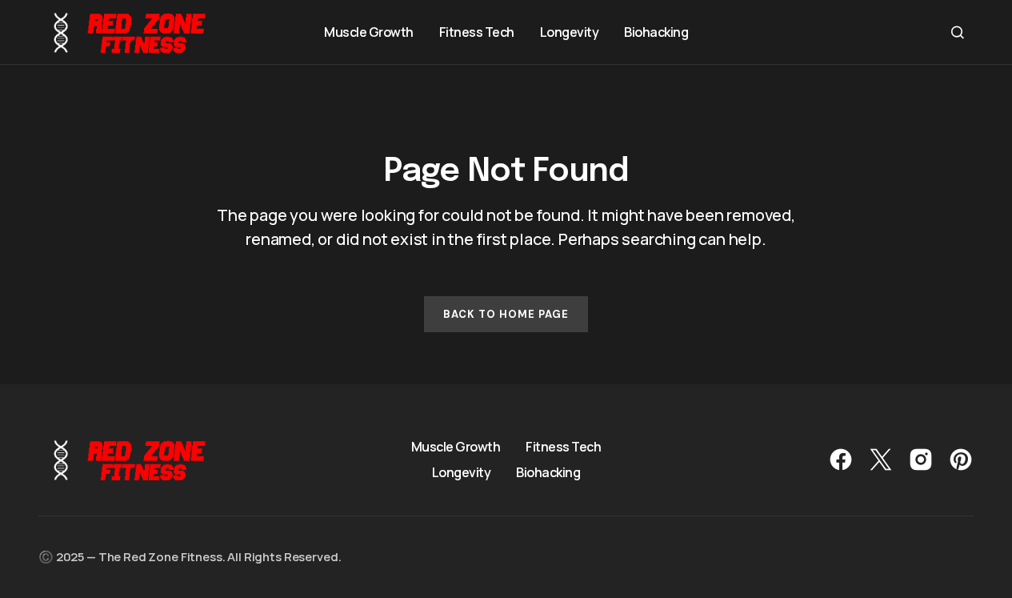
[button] (958, 32)
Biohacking (548, 472)
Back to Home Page (506, 314)
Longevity (461, 472)
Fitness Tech (563, 447)
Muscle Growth (456, 447)
